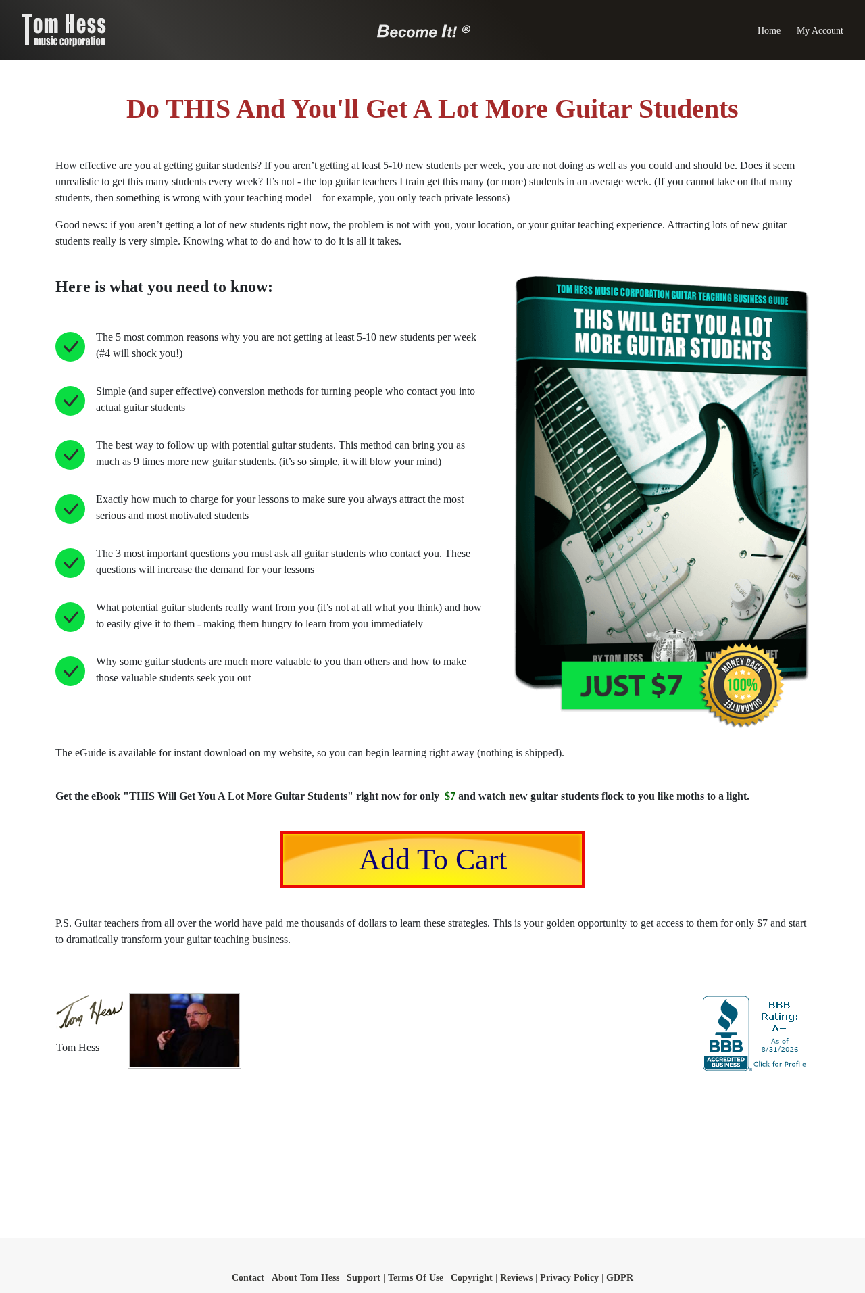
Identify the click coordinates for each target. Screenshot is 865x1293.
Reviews (516, 1278)
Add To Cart (433, 859)
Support (363, 1278)
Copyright (472, 1278)
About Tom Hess (305, 1278)
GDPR (619, 1278)
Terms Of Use (415, 1278)
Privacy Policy (569, 1278)
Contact (248, 1278)
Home (769, 31)
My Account (820, 31)
